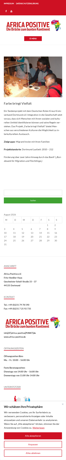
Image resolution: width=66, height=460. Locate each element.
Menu (34, 38)
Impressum (9, 3)
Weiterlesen (39, 427)
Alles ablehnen (33, 453)
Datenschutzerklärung (27, 3)
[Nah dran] (63, 404)
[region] (33, 430)
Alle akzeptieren (33, 435)
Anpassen (33, 444)
